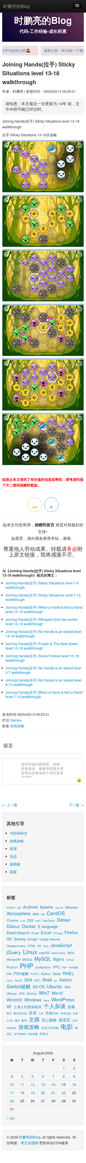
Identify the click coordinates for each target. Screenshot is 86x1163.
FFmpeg (57, 933)
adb (19, 907)
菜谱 (13, 848)
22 (64, 1092)
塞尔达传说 (20, 1013)
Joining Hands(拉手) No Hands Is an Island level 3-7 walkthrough (43, 670)
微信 (17, 1020)
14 (53, 1084)
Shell (47, 979)
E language (48, 926)
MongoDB (13, 959)
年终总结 (65, 1013)
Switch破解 (19, 986)
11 (22, 1084)
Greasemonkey (16, 946)
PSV (9, 974)
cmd (22, 920)
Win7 (44, 992)
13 (43, 1084)
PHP (26, 965)
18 (22, 1092)
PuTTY (35, 974)
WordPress (63, 999)
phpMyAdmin (43, 967)
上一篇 (9, 804)
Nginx (58, 959)
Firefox (71, 932)
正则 (74, 1020)
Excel (46, 932)
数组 (24, 1020)
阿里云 (44, 1034)
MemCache (58, 953)
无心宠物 (48, 1020)
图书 (9, 1013)
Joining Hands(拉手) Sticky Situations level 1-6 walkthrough (42, 585)
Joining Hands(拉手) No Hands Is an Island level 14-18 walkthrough (43, 633)
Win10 (57, 993)
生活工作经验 (50, 1028)
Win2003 (14, 999)
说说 (13, 856)
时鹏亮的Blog (16, 6)
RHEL (68, 973)
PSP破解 (73, 967)
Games (15, 720)
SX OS (39, 986)
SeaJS (18, 980)
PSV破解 (21, 973)
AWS (35, 914)
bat (43, 914)
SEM (28, 980)
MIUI (70, 953)
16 (74, 1084)
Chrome (12, 920)
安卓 (33, 1012)
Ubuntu (54, 986)
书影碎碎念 (18, 833)
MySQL (42, 958)
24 (12, 1100)
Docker (29, 926)
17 (12, 1092)
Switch (65, 980)
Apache (46, 907)
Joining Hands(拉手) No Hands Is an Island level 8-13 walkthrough (43, 682)
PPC (56, 966)
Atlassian (71, 907)
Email (35, 933)
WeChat (32, 993)
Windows (33, 999)
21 (53, 1092)
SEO (37, 980)
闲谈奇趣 (33, 1034)
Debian (64, 920)
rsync (10, 980)
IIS (39, 946)
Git (9, 938)
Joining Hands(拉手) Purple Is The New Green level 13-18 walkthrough (42, 646)
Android (30, 907)
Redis (57, 974)
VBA (67, 987)
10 (12, 1084)
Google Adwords (49, 939)
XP (9, 1006)
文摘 (34, 1019)
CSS (30, 920)
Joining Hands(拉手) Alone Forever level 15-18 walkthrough (42, 658)
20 (43, 1092)
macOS (44, 952)
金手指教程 (20, 1034)
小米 (41, 1013)
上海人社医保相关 (27, 1006)
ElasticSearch (18, 932)
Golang (19, 938)
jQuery (14, 952)
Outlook (70, 959)
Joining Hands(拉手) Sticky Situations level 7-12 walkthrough (43, 597)
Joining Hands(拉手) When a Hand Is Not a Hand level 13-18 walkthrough (44, 609)
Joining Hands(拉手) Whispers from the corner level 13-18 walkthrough (41, 621)
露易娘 (15, 864)
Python (46, 974)
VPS (22, 993)
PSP (64, 967)
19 (33, 1092)
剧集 (71, 1006)
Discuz (13, 926)
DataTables (49, 920)
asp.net (59, 907)
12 (33, 1084)
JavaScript (61, 945)
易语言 (64, 1020)
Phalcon (12, 967)
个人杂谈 (55, 1006)
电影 (67, 1026)
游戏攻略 (17, 725)
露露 (13, 871)
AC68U (11, 907)
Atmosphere (18, 913)
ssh (55, 980)
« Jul (10, 1118)
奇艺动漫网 (29, 1142)
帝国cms (51, 1012)
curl (38, 920)
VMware (12, 993)
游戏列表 (11, 1028)
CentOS (56, 913)
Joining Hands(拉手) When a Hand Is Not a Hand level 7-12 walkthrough (44, 694)
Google (32, 939)
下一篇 (76, 804)
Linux (30, 951)
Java (45, 946)
